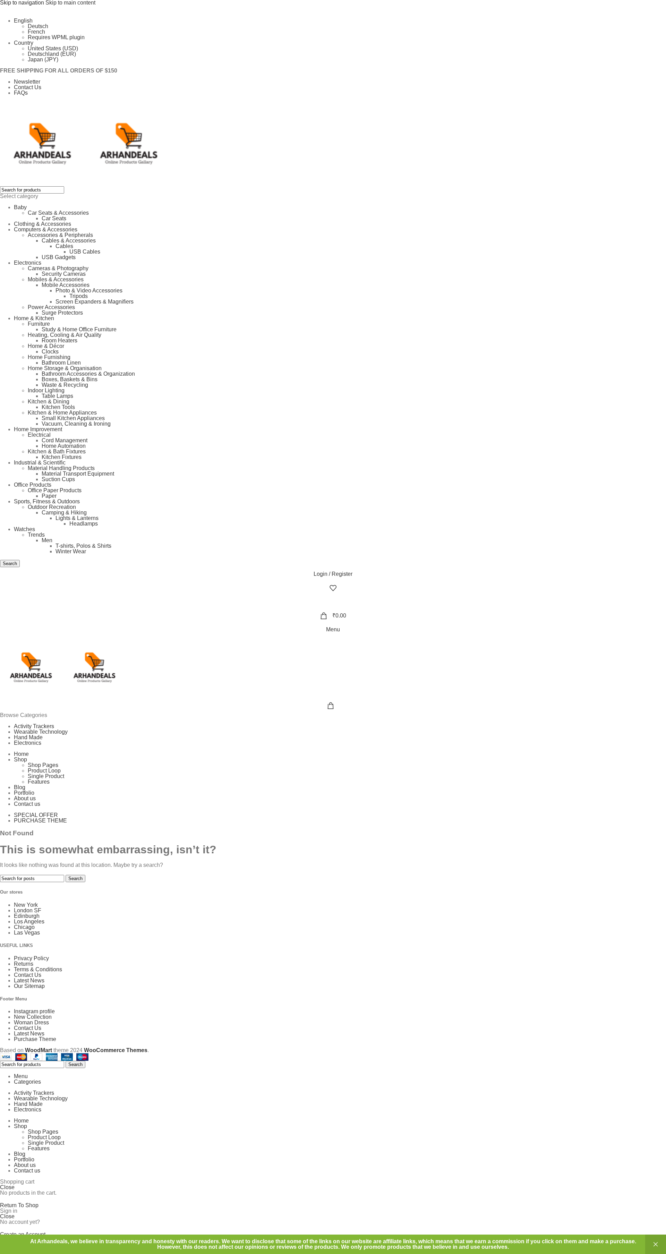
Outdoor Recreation (52, 507)
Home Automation (64, 446)
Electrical (39, 435)
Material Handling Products (61, 468)
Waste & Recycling (65, 385)
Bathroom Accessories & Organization (88, 374)
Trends (36, 535)
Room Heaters (59, 340)
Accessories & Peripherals (60, 235)
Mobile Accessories (65, 285)
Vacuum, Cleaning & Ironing (76, 424)
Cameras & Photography (58, 268)
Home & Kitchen (34, 318)
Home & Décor (46, 346)
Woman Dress (31, 1022)
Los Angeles (29, 921)
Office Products (32, 485)
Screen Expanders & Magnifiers (95, 302)
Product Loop (44, 771)
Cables (64, 246)
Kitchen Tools (58, 407)
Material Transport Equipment (78, 474)
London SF (27, 910)
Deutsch (38, 26)
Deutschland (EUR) (52, 54)
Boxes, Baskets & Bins (69, 379)
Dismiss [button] (655, 1244)
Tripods (78, 296)
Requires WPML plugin (56, 37)
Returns (23, 964)
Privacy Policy (31, 958)
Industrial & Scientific (40, 463)
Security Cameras (64, 274)
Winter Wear (71, 551)
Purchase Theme (35, 1039)
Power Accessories (51, 307)
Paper (49, 496)
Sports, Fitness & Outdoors (47, 501)
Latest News (29, 980)
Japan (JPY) (43, 59)
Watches (24, 529)
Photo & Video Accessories (89, 290)
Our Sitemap (29, 986)
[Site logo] (43, 143)
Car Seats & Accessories (58, 213)
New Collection (33, 1017)
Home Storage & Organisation (65, 368)
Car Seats (54, 218)
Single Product (46, 776)
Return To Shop (19, 1205)
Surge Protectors (62, 313)
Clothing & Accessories (42, 224)
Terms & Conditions (38, 969)
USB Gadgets (59, 257)
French (36, 32)
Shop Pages (43, 765)
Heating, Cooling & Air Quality (64, 335)
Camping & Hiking (64, 512)
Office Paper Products (55, 490)
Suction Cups (58, 479)
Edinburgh (27, 916)
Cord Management (64, 440)
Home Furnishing (49, 357)
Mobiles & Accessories (56, 279)
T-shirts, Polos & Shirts (83, 546)
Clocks (50, 352)
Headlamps (83, 524)
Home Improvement (38, 429)
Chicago (24, 927)
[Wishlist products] (333, 588)
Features (39, 782)
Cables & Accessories (69, 241)
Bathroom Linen (61, 363)
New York (26, 905)
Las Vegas (27, 933)
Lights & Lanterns (77, 518)
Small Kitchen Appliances (73, 418)
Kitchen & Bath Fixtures (57, 451)
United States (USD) (53, 48)
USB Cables (84, 252)
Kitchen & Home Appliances (62, 413)
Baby (20, 207)
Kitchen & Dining (48, 401)
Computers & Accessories (45, 229)
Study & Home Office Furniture (79, 329)
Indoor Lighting (46, 390)
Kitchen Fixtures (62, 457)
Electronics (27, 263)
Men (47, 540)
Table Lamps (57, 396)
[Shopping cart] (333, 706)
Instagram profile (34, 1011)
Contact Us (27, 975)
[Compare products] (333, 602)
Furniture (39, 324)
